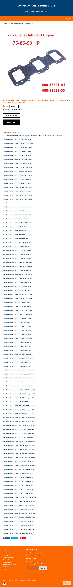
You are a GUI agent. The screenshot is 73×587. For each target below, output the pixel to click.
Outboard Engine (8, 557)
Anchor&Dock (7, 562)
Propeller (6, 555)
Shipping (6, 109)
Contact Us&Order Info (10, 566)
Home (5, 23)
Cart (70, 19)
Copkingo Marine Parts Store (36, 5)
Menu (5, 19)
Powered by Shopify (33, 580)
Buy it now (11, 122)
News (4, 569)
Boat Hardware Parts (9, 564)
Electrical (6, 560)
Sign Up (43, 568)
